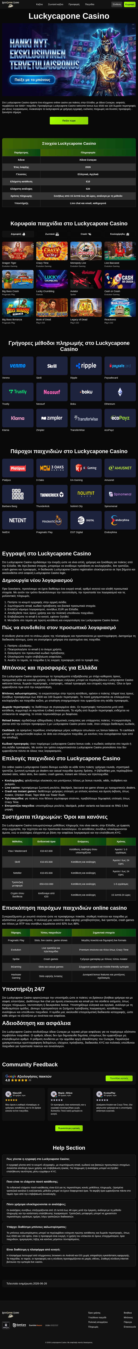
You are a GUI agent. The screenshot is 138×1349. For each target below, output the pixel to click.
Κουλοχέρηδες (117, 234)
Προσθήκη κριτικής (119, 1078)
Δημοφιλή (16, 234)
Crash (84, 234)
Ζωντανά (50, 234)
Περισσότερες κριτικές (69, 1128)
